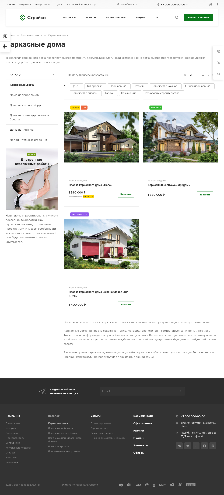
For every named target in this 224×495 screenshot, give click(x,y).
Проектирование (101, 423)
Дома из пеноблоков (24, 95)
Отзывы (10, 452)
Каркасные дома (22, 84)
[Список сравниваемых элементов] (217, 4)
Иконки (138, 438)
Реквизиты (12, 462)
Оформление (142, 423)
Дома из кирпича (22, 129)
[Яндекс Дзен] (204, 445)
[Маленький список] (185, 74)
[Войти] (210, 4)
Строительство (99, 428)
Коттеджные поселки (18, 447)
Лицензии (12, 433)
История (11, 428)
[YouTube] (196, 445)
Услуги (96, 416)
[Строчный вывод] (208, 74)
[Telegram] (187, 445)
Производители (15, 437)
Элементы (140, 445)
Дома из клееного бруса (26, 105)
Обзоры (139, 452)
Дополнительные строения (28, 139)
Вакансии (12, 457)
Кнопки (138, 430)
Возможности (143, 416)
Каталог (53, 416)
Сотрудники (13, 442)
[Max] (212, 445)
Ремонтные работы (102, 433)
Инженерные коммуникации (108, 437)
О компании (13, 423)
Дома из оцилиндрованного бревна (29, 117)
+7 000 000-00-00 (173, 4)
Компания (13, 416)
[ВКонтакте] (179, 445)
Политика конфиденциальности (79, 484)
